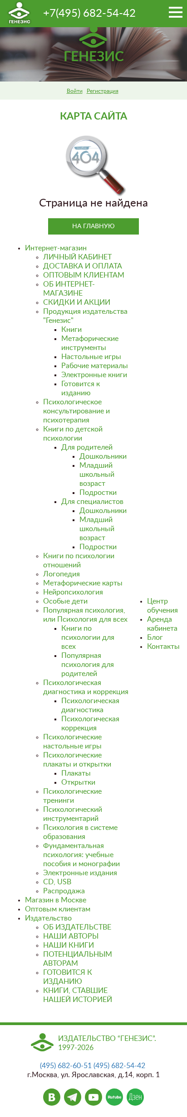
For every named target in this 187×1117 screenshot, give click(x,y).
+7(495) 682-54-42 (89, 13)
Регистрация (102, 91)
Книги (71, 329)
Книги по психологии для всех (87, 637)
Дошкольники (103, 456)
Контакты (163, 646)
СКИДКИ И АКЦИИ (76, 302)
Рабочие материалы (94, 365)
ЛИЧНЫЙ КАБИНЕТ (77, 257)
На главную (93, 226)
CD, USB (57, 882)
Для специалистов (92, 501)
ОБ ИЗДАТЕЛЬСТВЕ (77, 927)
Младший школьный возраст (96, 474)
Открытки (78, 782)
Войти (75, 91)
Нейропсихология (73, 592)
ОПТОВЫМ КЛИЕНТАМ (83, 275)
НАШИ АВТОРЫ (70, 936)
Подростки (98, 492)
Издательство (48, 918)
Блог (155, 637)
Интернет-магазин (56, 248)
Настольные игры (91, 356)
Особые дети (65, 601)
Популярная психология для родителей (87, 664)
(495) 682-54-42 (119, 1065)
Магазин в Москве (55, 900)
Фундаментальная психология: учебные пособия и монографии (81, 855)
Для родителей (87, 447)
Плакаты (76, 773)
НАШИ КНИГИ (68, 945)
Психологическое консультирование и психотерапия (76, 411)
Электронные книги (94, 375)
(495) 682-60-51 (66, 1065)
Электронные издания (80, 873)
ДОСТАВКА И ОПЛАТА (82, 266)
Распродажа (64, 891)
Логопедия (61, 574)
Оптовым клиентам (57, 909)
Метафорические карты (83, 583)
